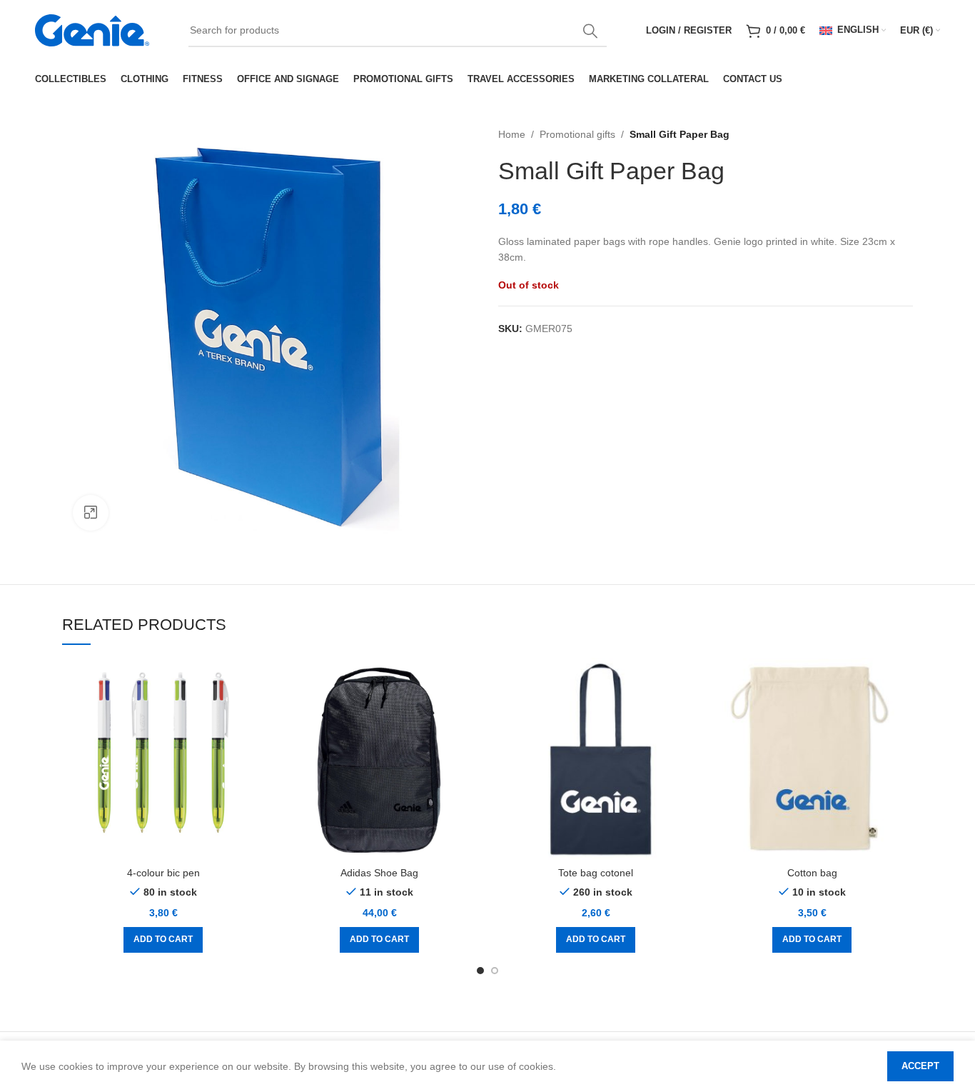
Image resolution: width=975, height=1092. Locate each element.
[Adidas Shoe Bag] (379, 759)
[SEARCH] (590, 30)
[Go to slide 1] (480, 970)
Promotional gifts (577, 134)
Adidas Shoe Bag (379, 872)
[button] (163, 940)
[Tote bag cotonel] (596, 759)
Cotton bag (812, 872)
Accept (920, 1066)
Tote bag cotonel (595, 872)
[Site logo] (92, 29)
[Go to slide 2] (494, 970)
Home (511, 134)
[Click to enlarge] (90, 513)
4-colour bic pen (163, 872)
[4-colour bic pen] (163, 759)
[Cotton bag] (812, 759)
